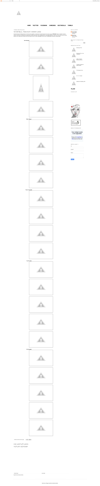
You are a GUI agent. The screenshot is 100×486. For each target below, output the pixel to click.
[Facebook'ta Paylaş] (29, 439)
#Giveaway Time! (79, 47)
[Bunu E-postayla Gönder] (26, 439)
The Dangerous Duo (79, 70)
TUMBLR (70, 25)
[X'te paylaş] (28, 439)
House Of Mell (74, 31)
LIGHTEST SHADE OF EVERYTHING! (80, 65)
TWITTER (35, 25)
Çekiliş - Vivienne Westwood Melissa (79, 59)
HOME (29, 25)
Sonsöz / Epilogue (74, 36)
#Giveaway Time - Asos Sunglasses (80, 54)
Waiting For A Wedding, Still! (80, 81)
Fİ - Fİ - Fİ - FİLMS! (79, 75)
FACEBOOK (44, 25)
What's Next (74, 35)
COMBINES (52, 25)
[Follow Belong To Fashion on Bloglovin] (75, 117)
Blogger (47, 483)
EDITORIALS (62, 25)
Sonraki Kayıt (16, 473)
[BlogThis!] (27, 439)
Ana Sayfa (43, 473)
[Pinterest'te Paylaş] (30, 439)
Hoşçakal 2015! (74, 32)
